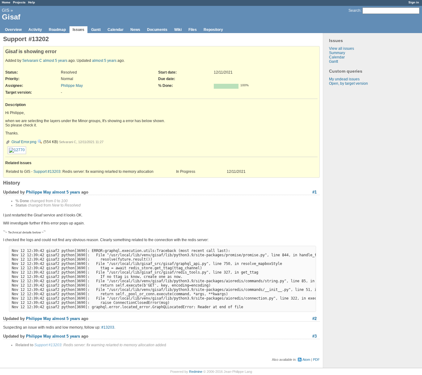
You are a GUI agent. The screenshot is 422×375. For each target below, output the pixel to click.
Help (31, 2)
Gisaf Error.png (23, 142)
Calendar (116, 30)
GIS (5, 10)
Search (354, 10)
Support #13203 (47, 171)
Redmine (195, 371)
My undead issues (344, 79)
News (135, 30)
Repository (213, 30)
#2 (314, 318)
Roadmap (57, 30)
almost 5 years (55, 60)
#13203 (107, 327)
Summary (337, 53)
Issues (78, 30)
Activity (35, 30)
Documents (157, 30)
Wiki (178, 30)
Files (192, 30)
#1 (314, 192)
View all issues (341, 48)
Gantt (96, 30)
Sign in (413, 2)
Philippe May (72, 85)
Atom (306, 359)
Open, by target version (348, 83)
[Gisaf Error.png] (17, 150)
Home (6, 2)
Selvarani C (32, 60)
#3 (314, 336)
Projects (19, 2)
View (39, 141)
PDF (316, 359)
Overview (13, 30)
